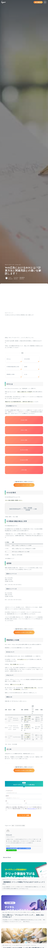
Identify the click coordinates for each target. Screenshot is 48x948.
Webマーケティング (9, 264)
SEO (3, 912)
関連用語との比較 (10, 374)
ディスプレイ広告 (22, 912)
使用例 (25, 366)
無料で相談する (38, 2)
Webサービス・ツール (10, 945)
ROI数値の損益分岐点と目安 (13, 366)
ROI (13, 825)
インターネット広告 (20, 825)
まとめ (25, 374)
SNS (6, 912)
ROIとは (8, 358)
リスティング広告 (16, 879)
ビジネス (28, 945)
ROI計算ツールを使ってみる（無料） (24, 484)
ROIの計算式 (27, 358)
